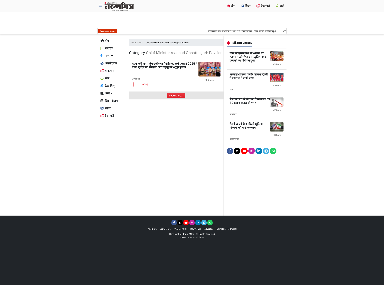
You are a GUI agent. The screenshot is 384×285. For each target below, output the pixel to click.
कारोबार (233, 114)
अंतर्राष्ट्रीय (110, 63)
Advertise (208, 229)
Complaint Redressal (226, 229)
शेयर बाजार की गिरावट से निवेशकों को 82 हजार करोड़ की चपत (250, 101)
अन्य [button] (107, 93)
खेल (106, 78)
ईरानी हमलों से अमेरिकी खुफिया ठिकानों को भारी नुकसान (246, 125)
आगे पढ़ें (145, 84)
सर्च (281, 6)
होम (233, 6)
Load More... (176, 95)
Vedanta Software (197, 237)
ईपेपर (247, 6)
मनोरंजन (109, 71)
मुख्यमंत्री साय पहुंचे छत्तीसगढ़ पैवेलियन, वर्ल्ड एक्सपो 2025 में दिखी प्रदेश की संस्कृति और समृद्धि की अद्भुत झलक (164, 65)
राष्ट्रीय (108, 48)
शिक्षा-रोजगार (111, 101)
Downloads (195, 229)
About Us (152, 229)
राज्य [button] (107, 56)
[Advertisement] (152, 19)
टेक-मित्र (110, 86)
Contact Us (165, 229)
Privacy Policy (180, 229)
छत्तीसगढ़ (136, 78)
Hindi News (136, 42)
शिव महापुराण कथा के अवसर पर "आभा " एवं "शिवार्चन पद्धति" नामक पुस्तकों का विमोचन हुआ (235, 31)
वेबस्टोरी (265, 6)
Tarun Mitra (188, 234)
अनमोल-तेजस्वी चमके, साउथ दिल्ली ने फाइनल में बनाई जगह (249, 76)
